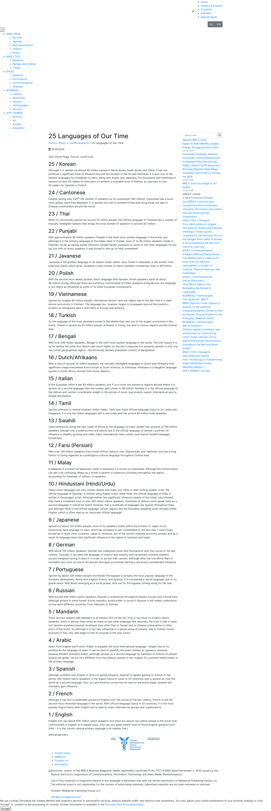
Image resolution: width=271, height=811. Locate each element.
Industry (17, 101)
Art (14, 120)
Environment (20, 79)
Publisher (206, 13)
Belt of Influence (192, 325)
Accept (5, 808)
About (204, 1)
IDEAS (10, 71)
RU (211, 24)
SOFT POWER (14, 112)
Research (18, 60)
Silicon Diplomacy (193, 280)
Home (52, 142)
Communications (22, 82)
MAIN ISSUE (13, 33)
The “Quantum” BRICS (195, 299)
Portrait (17, 37)
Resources (19, 97)
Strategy (18, 86)
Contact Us (61, 760)
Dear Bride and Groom (196, 355)
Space (16, 52)
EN (219, 24)
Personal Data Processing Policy (124, 804)
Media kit (60, 756)
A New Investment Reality (198, 197)
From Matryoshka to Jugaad (199, 224)
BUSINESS (12, 90)
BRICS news (199, 139)
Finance (17, 48)
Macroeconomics (23, 45)
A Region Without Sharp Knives (201, 254)
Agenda (17, 41)
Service (17, 109)
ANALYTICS (13, 56)
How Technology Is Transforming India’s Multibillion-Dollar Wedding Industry (202, 363)
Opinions (18, 75)
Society (17, 124)
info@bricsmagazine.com (66, 796)
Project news (62, 753)
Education (18, 127)
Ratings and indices (24, 64)
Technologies (20, 105)
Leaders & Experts (212, 5)
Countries (206, 9)
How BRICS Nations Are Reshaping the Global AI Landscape (197, 288)
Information (61, 764)
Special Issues (209, 16)
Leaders (17, 94)
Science (17, 116)
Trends (17, 67)
